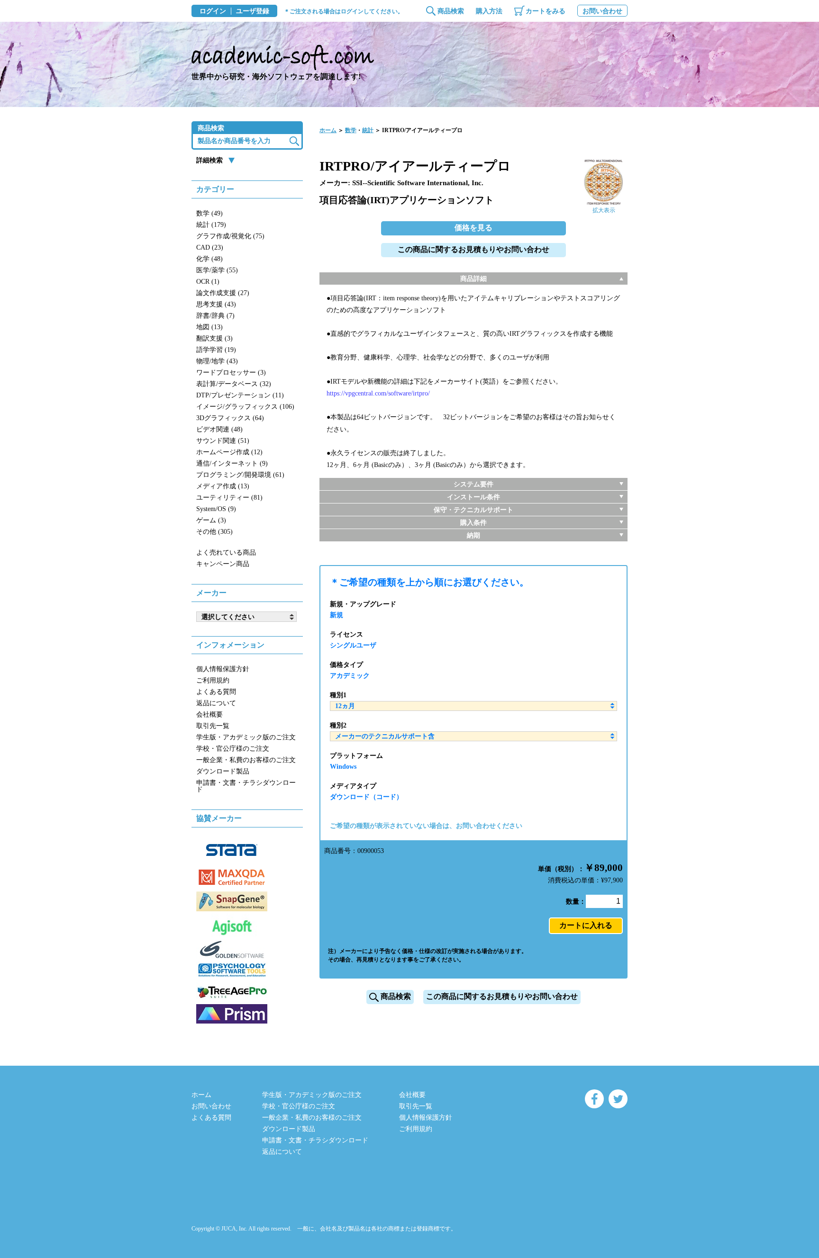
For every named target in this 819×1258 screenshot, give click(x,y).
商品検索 (450, 11)
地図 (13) (209, 327)
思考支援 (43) (216, 304)
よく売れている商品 (226, 552)
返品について (216, 703)
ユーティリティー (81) (229, 497)
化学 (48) (209, 258)
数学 (350, 130)
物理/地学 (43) (217, 361)
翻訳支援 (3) (214, 338)
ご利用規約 (212, 680)
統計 (367, 130)
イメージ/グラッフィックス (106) (245, 406)
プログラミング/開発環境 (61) (240, 474)
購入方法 (489, 11)
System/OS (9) (216, 508)
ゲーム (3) (211, 520)
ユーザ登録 (252, 11)
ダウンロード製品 (222, 771)
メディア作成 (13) (222, 486)
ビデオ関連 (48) (219, 429)
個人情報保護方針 (222, 669)
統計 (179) (211, 224)
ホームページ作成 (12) (229, 452)
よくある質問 (216, 691)
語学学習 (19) (216, 349)
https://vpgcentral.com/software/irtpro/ (378, 393)
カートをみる (545, 11)
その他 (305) (214, 531)
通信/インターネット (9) (232, 463)
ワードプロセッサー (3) (231, 372)
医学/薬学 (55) (217, 270)
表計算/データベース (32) (233, 383)
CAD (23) (209, 247)
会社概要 (209, 714)
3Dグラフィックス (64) (230, 418)
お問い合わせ (602, 11)
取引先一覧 (212, 725)
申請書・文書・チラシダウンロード (246, 786)
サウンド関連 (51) (222, 440)
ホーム (328, 130)
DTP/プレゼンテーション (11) (240, 395)
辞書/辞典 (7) (215, 315)
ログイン (213, 11)
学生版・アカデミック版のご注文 (246, 737)
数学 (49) (209, 213)
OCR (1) (207, 281)
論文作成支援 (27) (222, 293)
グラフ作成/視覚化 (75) (230, 236)
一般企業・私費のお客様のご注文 (246, 760)
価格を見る (473, 228)
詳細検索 (209, 160)
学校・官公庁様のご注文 (232, 748)
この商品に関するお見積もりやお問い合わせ (473, 249)
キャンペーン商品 (222, 563)
